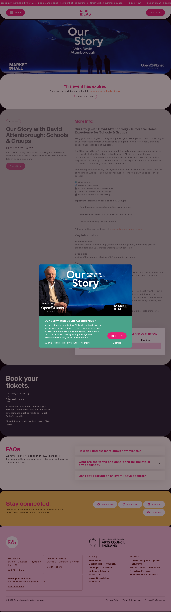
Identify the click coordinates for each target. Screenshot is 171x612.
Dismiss (117, 343)
